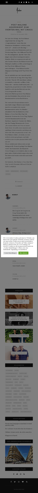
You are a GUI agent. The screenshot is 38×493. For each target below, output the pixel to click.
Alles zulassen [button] (23, 253)
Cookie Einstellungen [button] (10, 253)
